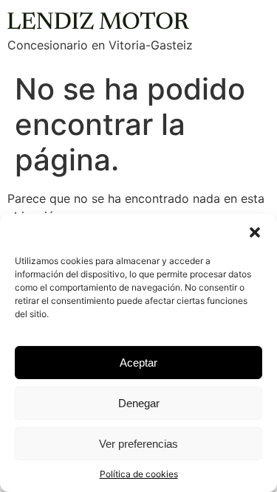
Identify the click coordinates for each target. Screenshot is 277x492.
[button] (254, 232)
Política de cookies (139, 473)
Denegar (139, 403)
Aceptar (138, 362)
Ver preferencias (138, 443)
